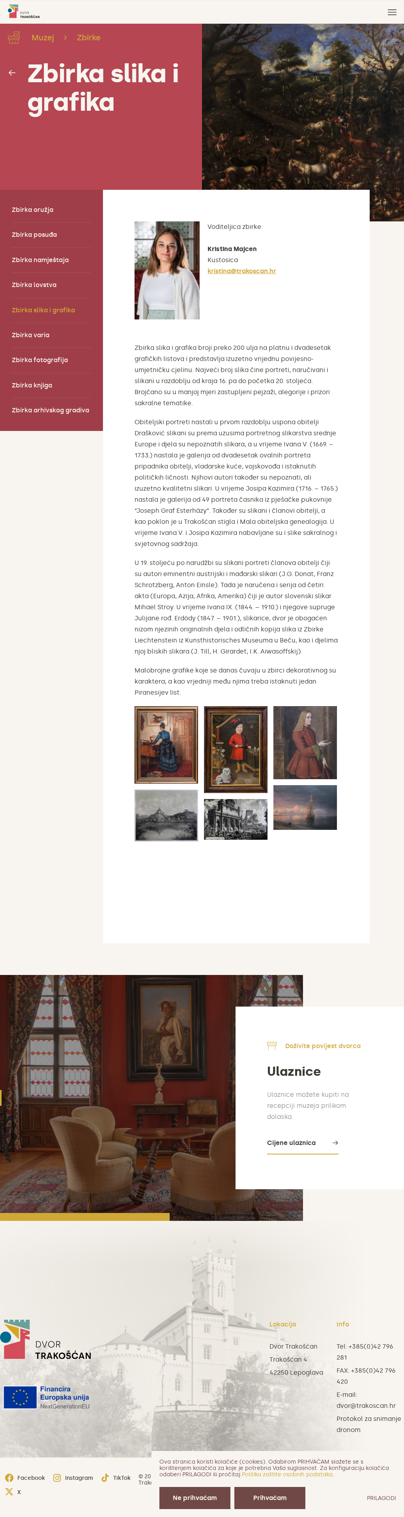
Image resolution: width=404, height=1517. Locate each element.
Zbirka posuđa (34, 234)
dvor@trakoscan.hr (366, 1405)
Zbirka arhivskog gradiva (50, 410)
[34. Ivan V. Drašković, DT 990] (235, 749)
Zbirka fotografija (40, 360)
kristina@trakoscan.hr (242, 271)
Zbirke (89, 37)
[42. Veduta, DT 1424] (235, 819)
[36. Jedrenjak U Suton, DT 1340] (305, 807)
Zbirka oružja (32, 209)
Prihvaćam (270, 1498)
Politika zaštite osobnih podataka (287, 1474)
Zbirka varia (30, 335)
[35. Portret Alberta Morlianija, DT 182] (305, 742)
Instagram (79, 1478)
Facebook (31, 1478)
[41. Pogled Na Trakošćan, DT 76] (166, 815)
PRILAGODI (381, 1498)
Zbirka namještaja (40, 260)
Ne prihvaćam (195, 1498)
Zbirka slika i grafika (102, 87)
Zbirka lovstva (34, 285)
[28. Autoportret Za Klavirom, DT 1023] (166, 745)
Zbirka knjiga (32, 385)
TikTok (122, 1478)
